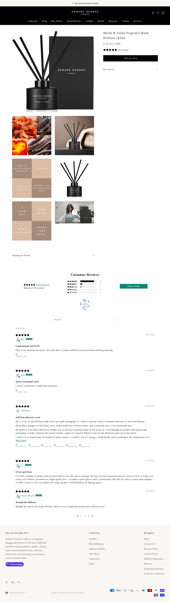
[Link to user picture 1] (21, 359)
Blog (44, 21)
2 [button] (81, 516)
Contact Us (149, 544)
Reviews (138, 21)
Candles (89, 21)
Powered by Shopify (78, 592)
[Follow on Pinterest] (19, 582)
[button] (110, 50)
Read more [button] (21, 440)
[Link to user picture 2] (33, 449)
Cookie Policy (151, 553)
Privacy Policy (151, 549)
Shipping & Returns (154, 568)
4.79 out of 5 (42, 284)
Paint (91, 563)
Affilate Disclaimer (154, 558)
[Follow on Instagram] (13, 582)
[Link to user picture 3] (46, 449)
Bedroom (113, 21)
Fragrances (94, 558)
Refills (101, 21)
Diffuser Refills (97, 549)
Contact (125, 21)
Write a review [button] (133, 286)
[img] (22, 335)
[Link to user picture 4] (59, 449)
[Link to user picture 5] (71, 449)
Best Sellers (56, 21)
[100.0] (85, 304)
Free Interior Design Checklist (86, 3)
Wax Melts (94, 553)
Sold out (130, 58)
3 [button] (85, 516)
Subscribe (33, 21)
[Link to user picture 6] (84, 449)
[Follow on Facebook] (7, 582)
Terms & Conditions (154, 573)
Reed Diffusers (74, 21)
